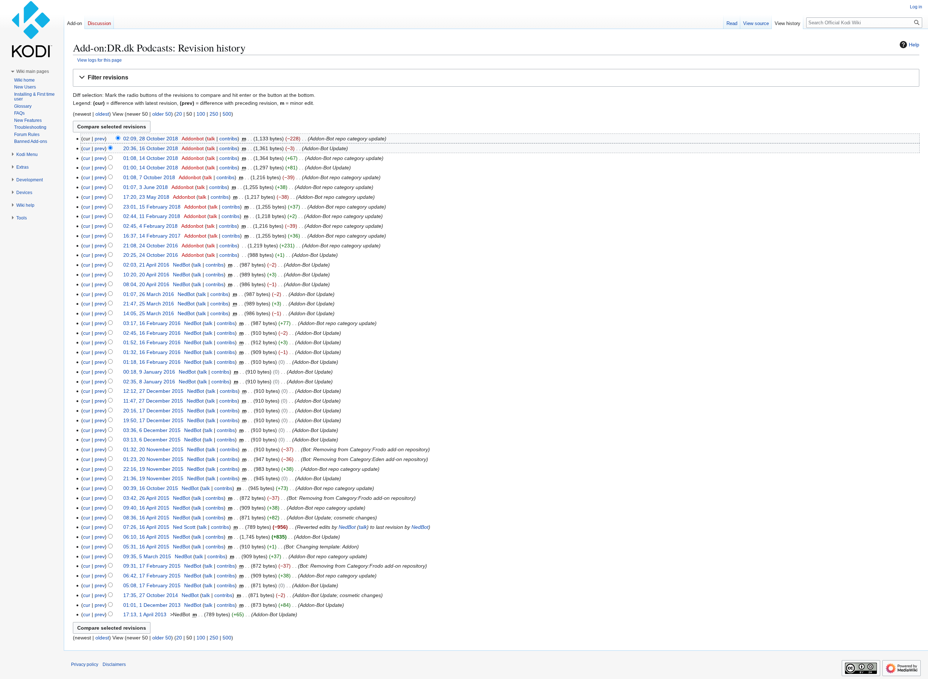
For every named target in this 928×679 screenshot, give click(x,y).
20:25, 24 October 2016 (150, 255)
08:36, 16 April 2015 (146, 517)
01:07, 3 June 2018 (145, 187)
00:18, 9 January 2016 (149, 372)
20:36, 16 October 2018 (150, 148)
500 (227, 114)
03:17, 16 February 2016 (152, 323)
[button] (496, 78)
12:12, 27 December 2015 (153, 391)
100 (200, 114)
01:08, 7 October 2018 (149, 177)
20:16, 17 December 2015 (153, 410)
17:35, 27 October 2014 (150, 595)
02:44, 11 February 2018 (151, 216)
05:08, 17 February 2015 (152, 585)
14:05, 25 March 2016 (148, 313)
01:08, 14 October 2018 (150, 158)
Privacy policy (84, 664)
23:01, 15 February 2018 (152, 207)
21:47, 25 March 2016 (148, 303)
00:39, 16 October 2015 (150, 488)
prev (100, 138)
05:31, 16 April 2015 (146, 547)
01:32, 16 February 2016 (152, 352)
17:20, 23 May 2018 (146, 197)
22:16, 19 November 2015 (153, 469)
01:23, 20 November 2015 (153, 459)
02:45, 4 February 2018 (150, 226)
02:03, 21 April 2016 (146, 265)
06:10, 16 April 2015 (146, 537)
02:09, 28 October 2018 (150, 138)
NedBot (347, 527)
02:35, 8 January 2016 (149, 381)
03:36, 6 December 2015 (152, 430)
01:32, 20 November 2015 (153, 449)
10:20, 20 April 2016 (146, 274)
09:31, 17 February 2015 (152, 566)
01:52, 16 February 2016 (152, 342)
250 (214, 114)
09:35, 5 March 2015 (147, 556)
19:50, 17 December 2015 (153, 420)
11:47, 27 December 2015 (153, 401)
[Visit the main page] (32, 29)
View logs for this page (99, 60)
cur (86, 148)
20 (179, 114)
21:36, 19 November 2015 (153, 478)
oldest (102, 114)
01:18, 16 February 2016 (152, 362)
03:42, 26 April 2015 (146, 498)
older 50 (161, 114)
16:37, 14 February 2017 (152, 236)
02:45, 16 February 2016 (152, 333)
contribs (228, 138)
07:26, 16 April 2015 (146, 527)
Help (914, 45)
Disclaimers (114, 664)
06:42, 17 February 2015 (152, 576)
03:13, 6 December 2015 (152, 440)
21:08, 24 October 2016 (150, 245)
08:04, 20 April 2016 (146, 284)
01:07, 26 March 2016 (148, 294)
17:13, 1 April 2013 (144, 614)
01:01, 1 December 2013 (152, 605)
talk (211, 138)
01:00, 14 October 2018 (150, 167)
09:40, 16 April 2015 (146, 508)
